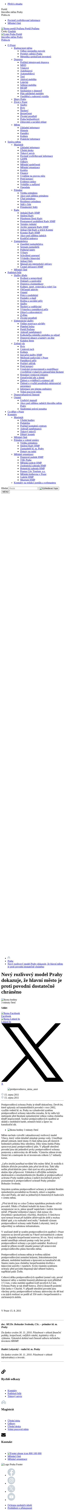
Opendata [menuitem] (25, 187)
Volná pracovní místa (18, 1429)
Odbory (11, 1423)
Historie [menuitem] (24, 130)
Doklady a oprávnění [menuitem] (30, 281)
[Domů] (9, 958)
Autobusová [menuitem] (26, 70)
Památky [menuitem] (24, 133)
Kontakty (12, 1390)
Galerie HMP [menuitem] (27, 477)
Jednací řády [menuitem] (26, 261)
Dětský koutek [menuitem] (27, 434)
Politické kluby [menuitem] (27, 249)
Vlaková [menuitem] (24, 68)
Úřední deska (14, 1426)
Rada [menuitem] (16, 210)
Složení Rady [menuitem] (27, 215)
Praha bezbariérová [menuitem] (29, 119)
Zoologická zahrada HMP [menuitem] (33, 465)
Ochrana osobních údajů (20, 1505)
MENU (6, 492)
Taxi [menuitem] (22, 76)
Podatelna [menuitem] (25, 423)
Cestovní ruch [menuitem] (27, 349)
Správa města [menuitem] (14, 141)
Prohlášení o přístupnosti (20, 1508)
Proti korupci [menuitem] (26, 178)
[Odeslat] (48, 488)
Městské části (14, 23)
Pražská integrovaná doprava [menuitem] (34, 62)
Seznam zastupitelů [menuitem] (29, 247)
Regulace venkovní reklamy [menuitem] (34, 374)
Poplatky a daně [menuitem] (28, 298)
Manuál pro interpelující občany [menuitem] (36, 264)
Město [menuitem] (17, 124)
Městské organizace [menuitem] (30, 167)
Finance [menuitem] (24, 173)
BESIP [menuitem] (23, 87)
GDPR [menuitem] (23, 158)
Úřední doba (14, 1420)
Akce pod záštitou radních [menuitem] (33, 235)
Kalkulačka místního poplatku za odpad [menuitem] (40, 335)
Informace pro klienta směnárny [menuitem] (36, 389)
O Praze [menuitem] (12, 45)
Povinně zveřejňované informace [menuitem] (36, 156)
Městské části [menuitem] (20, 269)
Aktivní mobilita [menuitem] (28, 79)
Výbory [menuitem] (24, 252)
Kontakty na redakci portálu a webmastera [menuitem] (35, 482)
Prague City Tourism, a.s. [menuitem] (32, 471)
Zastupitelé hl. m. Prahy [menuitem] (32, 448)
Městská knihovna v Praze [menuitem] (33, 474)
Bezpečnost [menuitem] (26, 113)
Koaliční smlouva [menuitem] (29, 238)
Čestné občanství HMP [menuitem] (31, 266)
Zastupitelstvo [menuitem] (21, 241)
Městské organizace (17, 1459)
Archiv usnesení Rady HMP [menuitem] (34, 227)
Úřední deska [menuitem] (26, 150)
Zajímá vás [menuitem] (19, 343)
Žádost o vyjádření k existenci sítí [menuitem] (36, 380)
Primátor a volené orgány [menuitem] (26, 440)
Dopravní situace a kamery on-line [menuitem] (37, 337)
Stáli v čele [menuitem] (25, 204)
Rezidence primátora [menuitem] (30, 201)
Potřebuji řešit (14, 1393)
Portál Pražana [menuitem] (27, 329)
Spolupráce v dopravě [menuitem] (31, 90)
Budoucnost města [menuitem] (23, 48)
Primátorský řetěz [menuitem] (29, 207)
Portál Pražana (31, 28)
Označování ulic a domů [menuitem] (32, 377)
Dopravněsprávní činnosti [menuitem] (26, 394)
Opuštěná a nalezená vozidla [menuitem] (34, 96)
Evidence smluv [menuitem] (28, 181)
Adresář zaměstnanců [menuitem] (30, 332)
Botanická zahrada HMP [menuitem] (32, 468)
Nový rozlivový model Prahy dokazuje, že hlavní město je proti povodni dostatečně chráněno (35, 965)
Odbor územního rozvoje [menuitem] (32, 51)
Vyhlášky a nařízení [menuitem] (30, 184)
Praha (10, 961)
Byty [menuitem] (22, 107)
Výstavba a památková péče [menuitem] (34, 309)
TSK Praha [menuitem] (25, 460)
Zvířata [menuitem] (23, 315)
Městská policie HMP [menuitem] (31, 462)
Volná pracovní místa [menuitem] (30, 391)
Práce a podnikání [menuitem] (29, 295)
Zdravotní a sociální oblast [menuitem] (33, 122)
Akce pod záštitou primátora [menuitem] (34, 195)
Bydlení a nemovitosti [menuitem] (31, 278)
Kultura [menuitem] (24, 136)
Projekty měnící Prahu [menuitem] (31, 53)
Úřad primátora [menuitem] (27, 198)
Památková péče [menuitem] (28, 360)
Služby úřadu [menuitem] (20, 275)
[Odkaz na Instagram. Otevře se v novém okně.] (11, 1483)
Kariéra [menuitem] (24, 170)
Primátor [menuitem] (18, 190)
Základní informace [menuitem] (30, 127)
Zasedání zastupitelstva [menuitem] (31, 244)
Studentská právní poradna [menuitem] (33, 408)
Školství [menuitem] (24, 110)
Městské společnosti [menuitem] (30, 164)
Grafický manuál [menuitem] (28, 400)
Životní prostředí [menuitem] (28, 116)
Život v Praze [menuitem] (20, 102)
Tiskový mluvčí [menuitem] (28, 431)
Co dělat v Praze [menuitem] (16, 411)
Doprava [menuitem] (18, 59)
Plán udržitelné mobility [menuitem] (32, 93)
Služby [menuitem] (23, 105)
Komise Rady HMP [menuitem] (30, 232)
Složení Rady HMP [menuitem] (30, 445)
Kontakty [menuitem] (12, 414)
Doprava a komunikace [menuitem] (31, 283)
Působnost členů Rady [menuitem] (31, 218)
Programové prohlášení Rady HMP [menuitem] (37, 221)
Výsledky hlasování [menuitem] (30, 258)
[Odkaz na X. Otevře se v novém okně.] (11, 1491)
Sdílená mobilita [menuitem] (28, 85)
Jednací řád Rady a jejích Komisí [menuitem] (36, 230)
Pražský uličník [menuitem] (27, 363)
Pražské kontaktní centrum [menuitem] (33, 426)
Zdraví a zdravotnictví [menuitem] (31, 312)
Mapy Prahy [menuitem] (20, 99)
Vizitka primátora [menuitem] (28, 193)
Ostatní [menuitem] (23, 292)
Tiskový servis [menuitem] (27, 153)
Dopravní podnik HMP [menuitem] (31, 457)
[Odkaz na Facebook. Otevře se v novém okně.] (11, 1475)
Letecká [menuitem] (24, 82)
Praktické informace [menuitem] (30, 139)
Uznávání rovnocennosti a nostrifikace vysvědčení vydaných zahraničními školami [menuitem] (42, 370)
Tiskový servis (15, 1396)
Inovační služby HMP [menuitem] (31, 354)
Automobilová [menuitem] (27, 73)
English (12, 31)
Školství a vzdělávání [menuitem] (30, 306)
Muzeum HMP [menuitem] (27, 479)
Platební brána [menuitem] (27, 326)
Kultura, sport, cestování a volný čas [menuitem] (38, 286)
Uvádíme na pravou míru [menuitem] (32, 176)
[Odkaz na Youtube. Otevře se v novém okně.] (11, 1499)
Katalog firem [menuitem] (27, 340)
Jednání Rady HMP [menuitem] (30, 212)
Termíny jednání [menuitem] (28, 224)
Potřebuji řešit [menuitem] (14, 272)
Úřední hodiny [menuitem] (27, 420)
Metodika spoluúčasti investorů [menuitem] (35, 56)
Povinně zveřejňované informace (24, 20)
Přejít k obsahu (15, 4)
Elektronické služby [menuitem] (24, 320)
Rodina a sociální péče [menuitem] (31, 301)
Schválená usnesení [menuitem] (30, 255)
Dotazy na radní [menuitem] (28, 451)
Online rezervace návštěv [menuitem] (32, 323)
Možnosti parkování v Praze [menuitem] (34, 357)
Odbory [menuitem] (24, 161)
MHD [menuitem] (23, 65)
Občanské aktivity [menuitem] (29, 289)
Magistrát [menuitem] (18, 144)
